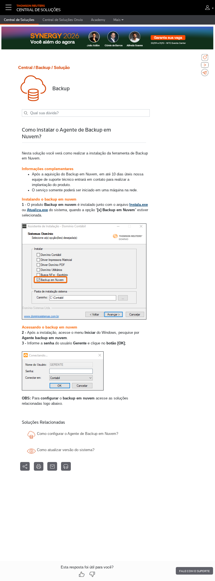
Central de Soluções (19, 20)
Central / (26, 67)
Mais (117, 20)
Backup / (44, 67)
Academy (98, 20)
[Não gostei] (92, 574)
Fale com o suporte (194, 571)
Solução (62, 67)
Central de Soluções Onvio (63, 20)
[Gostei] (81, 574)
